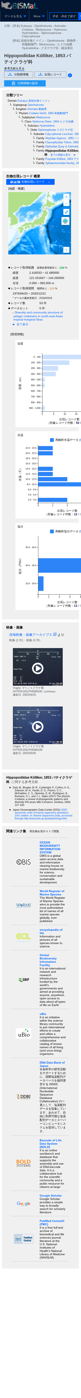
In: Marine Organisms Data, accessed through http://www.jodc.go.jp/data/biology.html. (43, 817)
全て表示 (22, 324)
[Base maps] (65, 221)
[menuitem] (15, 16)
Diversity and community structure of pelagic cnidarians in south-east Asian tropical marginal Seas (38, 316)
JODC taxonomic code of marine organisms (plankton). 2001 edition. (42, 812)
